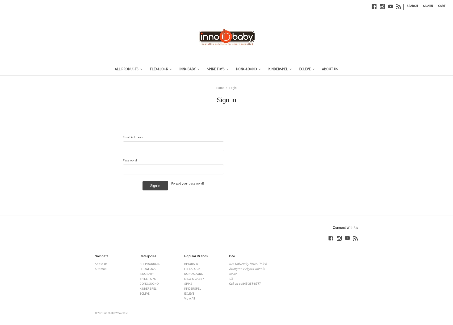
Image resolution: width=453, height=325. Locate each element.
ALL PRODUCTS (127, 69)
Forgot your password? (187, 183)
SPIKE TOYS (216, 69)
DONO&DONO (247, 69)
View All (189, 298)
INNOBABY (187, 69)
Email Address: (133, 137)
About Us (330, 69)
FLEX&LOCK (159, 69)
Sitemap (101, 269)
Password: (130, 160)
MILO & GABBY (194, 278)
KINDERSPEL (278, 69)
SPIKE (188, 283)
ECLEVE (305, 69)
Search (412, 6)
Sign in (428, 6)
